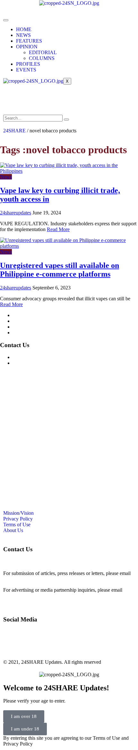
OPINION (27, 46)
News (6, 176)
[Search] (66, 120)
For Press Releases (32, 363)
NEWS (23, 35)
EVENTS (26, 69)
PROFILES (28, 64)
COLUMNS (42, 58)
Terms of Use (26, 326)
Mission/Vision (28, 315)
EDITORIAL (43, 52)
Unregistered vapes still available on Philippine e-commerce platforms (59, 269)
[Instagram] (29, 99)
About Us (23, 332)
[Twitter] (46, 99)
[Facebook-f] (11, 99)
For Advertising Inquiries (38, 357)
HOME (23, 29)
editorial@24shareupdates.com (34, 579)
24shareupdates (15, 212)
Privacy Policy (27, 321)
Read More (58, 229)
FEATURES (29, 41)
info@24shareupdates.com (30, 595)
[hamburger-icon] (5, 20)
